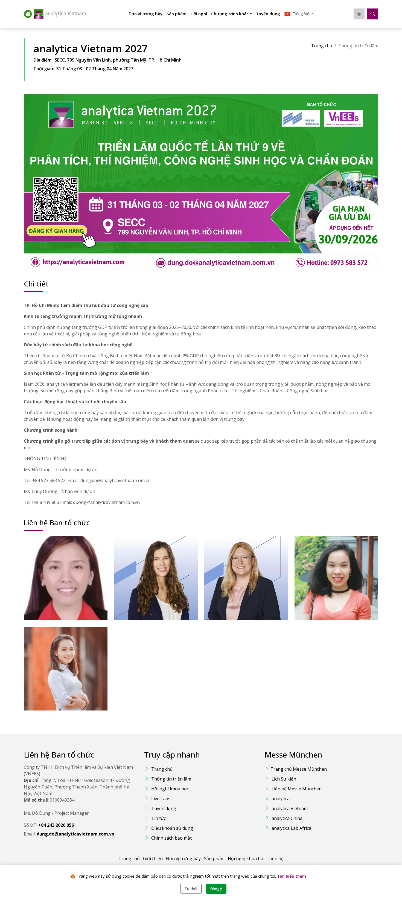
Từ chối (191, 888)
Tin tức (158, 818)
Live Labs (160, 799)
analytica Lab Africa (291, 828)
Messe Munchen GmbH (152, 588)
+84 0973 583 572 (326, 566)
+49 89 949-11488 (236, 566)
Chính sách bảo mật (171, 838)
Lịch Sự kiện (284, 779)
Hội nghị (199, 13)
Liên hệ (276, 858)
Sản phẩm (177, 13)
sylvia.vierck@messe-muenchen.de (251, 574)
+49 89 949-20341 (146, 566)
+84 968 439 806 (54, 656)
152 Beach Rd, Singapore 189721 (70, 582)
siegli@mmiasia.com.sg (60, 574)
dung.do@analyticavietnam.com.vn (341, 574)
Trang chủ (321, 46)
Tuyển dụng (268, 13)
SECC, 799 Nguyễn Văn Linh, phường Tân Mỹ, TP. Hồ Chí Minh (118, 60)
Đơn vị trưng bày (145, 13)
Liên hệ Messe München (297, 789)
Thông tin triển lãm (171, 779)
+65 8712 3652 (53, 566)
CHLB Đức (231, 582)
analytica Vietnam (290, 808)
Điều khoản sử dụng (172, 828)
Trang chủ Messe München (298, 769)
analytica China (287, 818)
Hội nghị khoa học (170, 789)
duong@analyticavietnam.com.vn (68, 665)
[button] (299, 13)
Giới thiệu (153, 858)
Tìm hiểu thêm (291, 876)
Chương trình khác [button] (230, 13)
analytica (281, 799)
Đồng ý (216, 888)
